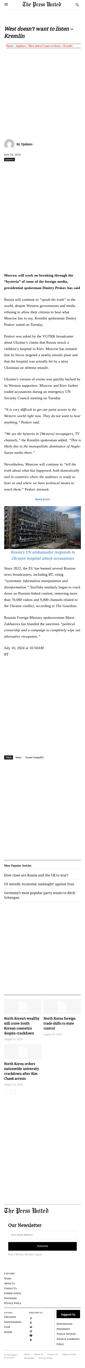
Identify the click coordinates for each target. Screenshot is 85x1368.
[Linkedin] (59, 168)
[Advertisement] (42, 92)
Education (10, 1317)
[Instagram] (31, 1331)
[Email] (78, 168)
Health (8, 1332)
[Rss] (31, 1339)
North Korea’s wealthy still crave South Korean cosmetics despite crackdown (21, 1025)
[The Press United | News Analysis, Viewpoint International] (48, 4)
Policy (60, 1344)
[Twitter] (31, 1322)
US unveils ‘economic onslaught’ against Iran (39, 884)
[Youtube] (31, 1335)
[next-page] (13, 1092)
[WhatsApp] (50, 168)
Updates (21, 46)
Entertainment (12, 1322)
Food (7, 1327)
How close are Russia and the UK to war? (36, 875)
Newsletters (63, 1329)
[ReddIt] (40, 168)
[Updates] (10, 144)
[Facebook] (21, 168)
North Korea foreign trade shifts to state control (60, 1023)
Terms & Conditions (68, 1339)
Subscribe (42, 1246)
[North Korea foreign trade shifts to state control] (62, 1006)
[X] (31, 168)
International (64, 1324)
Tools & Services (66, 1334)
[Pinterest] (69, 168)
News (18, 757)
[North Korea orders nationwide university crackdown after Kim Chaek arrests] (22, 1051)
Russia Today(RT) (35, 757)
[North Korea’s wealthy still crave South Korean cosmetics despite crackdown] (22, 1006)
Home (9, 46)
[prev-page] (6, 1092)
